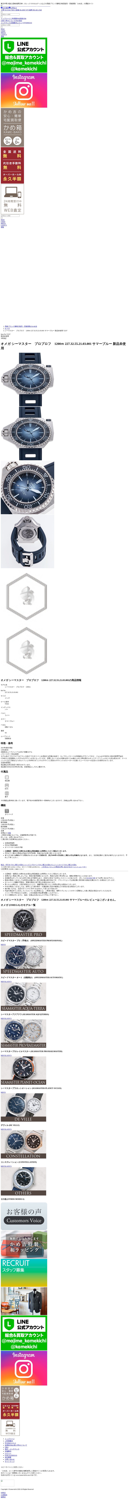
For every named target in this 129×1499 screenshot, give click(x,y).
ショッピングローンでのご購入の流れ (37, 865)
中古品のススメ (10, 1443)
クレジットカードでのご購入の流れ (64, 865)
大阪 (9, 833)
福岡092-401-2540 (35, 10)
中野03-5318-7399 (7, 10)
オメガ (7, 328)
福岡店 (3, 1497)
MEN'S (3, 33)
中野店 (3, 1493)
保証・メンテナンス (12, 1449)
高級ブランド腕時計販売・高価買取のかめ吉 (21, 326)
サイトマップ (10, 1461)
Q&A (17, 21)
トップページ (5, 18)
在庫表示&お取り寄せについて (16, 1445)
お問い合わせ (10, 1459)
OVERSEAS (27, 23)
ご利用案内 (14, 18)
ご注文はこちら (47, 867)
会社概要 (5, 8)
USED (3, 31)
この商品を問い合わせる (61, 867)
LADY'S (4, 34)
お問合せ (13, 8)
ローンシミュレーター (78, 867)
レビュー (20, 23)
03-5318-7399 (90, 878)
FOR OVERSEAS (11, 1455)
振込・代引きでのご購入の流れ (12, 865)
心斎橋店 (4, 1495)
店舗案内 (13, 23)
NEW (3, 29)
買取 (2, 36)
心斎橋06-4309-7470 (21, 10)
